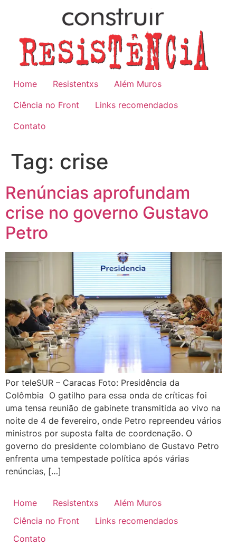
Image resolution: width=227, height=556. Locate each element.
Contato (29, 126)
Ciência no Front (46, 105)
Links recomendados (136, 105)
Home (25, 84)
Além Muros (138, 84)
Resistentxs (75, 84)
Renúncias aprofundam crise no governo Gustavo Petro (107, 212)
